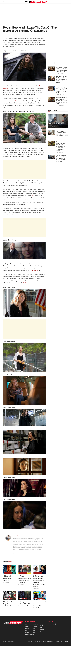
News (34, 632)
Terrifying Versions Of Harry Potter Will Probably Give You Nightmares (24, 605)
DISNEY (27, 632)
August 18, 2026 (52, 126)
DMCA (62, 641)
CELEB (27, 626)
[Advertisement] (35, 15)
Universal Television (15, 101)
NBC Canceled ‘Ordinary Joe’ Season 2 (7, 578)
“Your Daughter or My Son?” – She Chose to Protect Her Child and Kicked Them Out (61, 69)
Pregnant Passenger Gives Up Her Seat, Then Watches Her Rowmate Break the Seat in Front (61, 158)
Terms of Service (49, 641)
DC (26, 630)
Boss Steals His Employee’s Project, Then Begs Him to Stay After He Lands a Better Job (62, 134)
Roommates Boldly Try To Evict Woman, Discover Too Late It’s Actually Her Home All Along (61, 100)
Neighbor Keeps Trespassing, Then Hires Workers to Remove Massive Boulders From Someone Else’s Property (60, 146)
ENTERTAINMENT (25, 34)
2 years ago (6, 582)
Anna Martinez (8, 34)
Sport (41, 627)
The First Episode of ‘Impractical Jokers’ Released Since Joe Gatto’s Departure (39, 605)
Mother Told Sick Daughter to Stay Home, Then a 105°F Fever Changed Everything (57, 124)
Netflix (25, 283)
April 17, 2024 (17, 34)
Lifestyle (35, 626)
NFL (34, 634)
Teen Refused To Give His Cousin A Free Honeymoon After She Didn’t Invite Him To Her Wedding (62, 79)
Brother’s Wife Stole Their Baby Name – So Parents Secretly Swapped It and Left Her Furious (61, 90)
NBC (33, 196)
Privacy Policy (42, 641)
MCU (34, 628)
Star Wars (42, 629)
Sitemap (66, 641)
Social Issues (41, 624)
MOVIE (34, 630)
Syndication (57, 641)
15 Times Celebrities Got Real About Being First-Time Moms (24, 579)
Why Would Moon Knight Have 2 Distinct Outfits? (8, 604)
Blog (26, 624)
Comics (27, 628)
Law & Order (35, 270)
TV (40, 631)
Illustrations (35, 624)
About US (30, 641)
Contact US (35, 641)
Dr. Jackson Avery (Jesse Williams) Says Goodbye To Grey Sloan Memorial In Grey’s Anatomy (39, 581)
